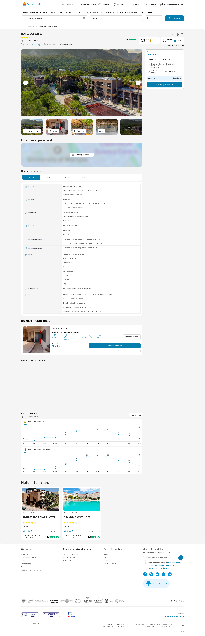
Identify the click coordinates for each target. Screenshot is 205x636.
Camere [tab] (66, 177)
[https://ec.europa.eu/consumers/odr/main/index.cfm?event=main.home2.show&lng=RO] (51, 616)
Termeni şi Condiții (69, 557)
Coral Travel (25, 554)
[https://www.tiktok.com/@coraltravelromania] (163, 574)
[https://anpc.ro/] (30, 616)
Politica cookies (67, 560)
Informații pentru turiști (70, 554)
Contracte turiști (26, 564)
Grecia (106, 560)
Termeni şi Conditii (161, 568)
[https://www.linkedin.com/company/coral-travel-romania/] (170, 574)
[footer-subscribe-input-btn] (180, 557)
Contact (23, 560)
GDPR (182, 625)
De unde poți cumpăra (88, 4)
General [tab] (31, 177)
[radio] (22, 37)
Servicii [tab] (49, 177)
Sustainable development (29, 557)
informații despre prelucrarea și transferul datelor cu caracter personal (164, 565)
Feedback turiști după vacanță (31, 570)
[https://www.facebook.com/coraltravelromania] (145, 574)
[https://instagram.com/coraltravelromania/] (151, 574)
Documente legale (27, 567)
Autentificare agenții (174, 616)
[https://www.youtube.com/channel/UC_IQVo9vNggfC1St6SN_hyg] (157, 574)
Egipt (105, 557)
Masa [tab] (84, 177)
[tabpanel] (82, 249)
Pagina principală (27, 26)
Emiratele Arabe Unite (111, 564)
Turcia (38, 26)
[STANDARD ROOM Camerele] (36, 339)
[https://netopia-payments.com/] (72, 616)
